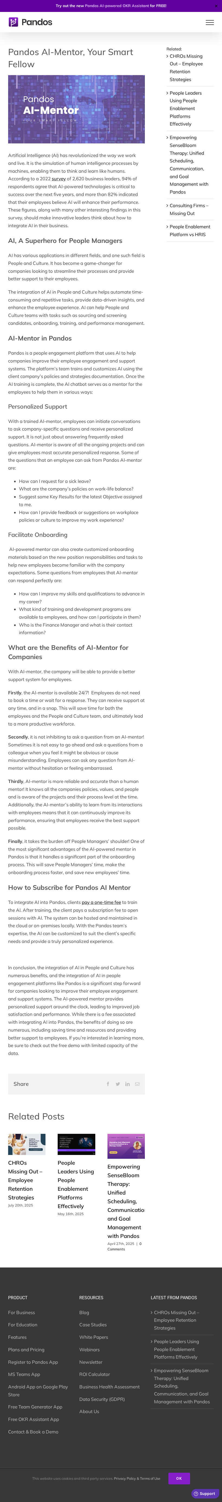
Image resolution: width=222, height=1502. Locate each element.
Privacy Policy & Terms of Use (137, 1478)
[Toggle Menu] (210, 22)
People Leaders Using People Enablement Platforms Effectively (186, 108)
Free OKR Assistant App (33, 1419)
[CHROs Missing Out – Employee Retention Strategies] (26, 1137)
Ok (179, 1478)
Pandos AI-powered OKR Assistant (117, 5)
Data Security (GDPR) (102, 1399)
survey (59, 178)
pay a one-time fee (101, 902)
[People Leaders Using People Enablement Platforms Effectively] (76, 1137)
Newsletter (90, 1362)
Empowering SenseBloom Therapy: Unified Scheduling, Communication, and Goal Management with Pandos (128, 1201)
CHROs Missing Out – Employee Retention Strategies (25, 1180)
